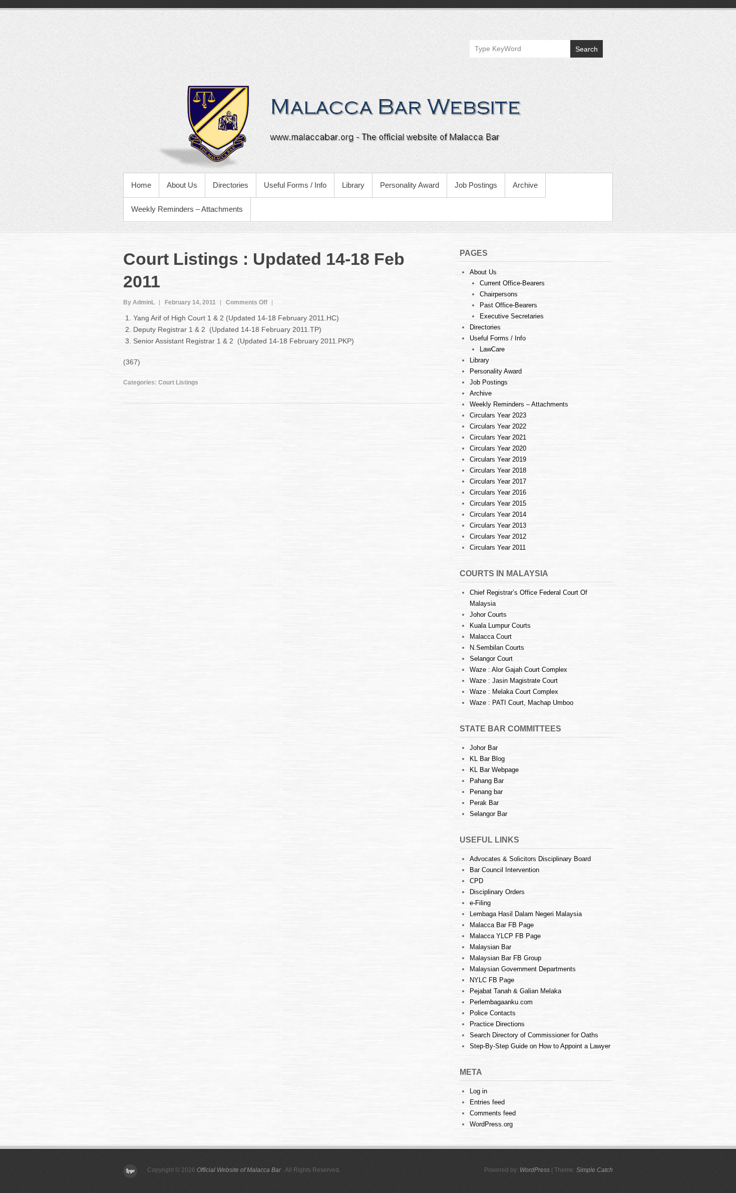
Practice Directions (497, 1024)
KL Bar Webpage (494, 769)
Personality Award (409, 185)
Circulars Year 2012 (498, 536)
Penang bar (486, 792)
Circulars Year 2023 (498, 415)
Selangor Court (491, 658)
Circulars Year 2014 (498, 514)
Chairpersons (499, 294)
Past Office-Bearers (508, 305)
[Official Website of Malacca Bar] (368, 125)
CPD (476, 881)
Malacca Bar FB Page (502, 925)
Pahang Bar (487, 780)
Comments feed (493, 1113)
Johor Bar (484, 747)
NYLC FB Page (492, 980)
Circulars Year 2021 (498, 437)
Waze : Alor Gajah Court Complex (518, 669)
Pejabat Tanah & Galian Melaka (515, 991)
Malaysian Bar (490, 947)
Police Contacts (493, 1013)
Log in (478, 1091)
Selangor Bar (488, 814)
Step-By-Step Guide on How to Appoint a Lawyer (540, 1046)
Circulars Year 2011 (498, 547)
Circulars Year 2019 (498, 459)
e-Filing (480, 903)
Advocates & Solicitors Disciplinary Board (530, 859)
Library (353, 185)
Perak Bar (484, 803)
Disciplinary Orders (497, 892)
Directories (230, 185)
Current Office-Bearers (512, 283)
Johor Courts (488, 614)
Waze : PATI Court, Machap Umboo (521, 702)
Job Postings (476, 185)
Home (141, 185)
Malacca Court (491, 636)
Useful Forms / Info (295, 185)
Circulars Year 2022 (498, 426)
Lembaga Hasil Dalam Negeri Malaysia (526, 914)
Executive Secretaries (512, 316)
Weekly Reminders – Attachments (187, 209)
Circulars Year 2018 (498, 470)
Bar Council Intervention (504, 870)
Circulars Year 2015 (498, 503)
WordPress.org (491, 1124)
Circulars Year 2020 (498, 448)
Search (586, 49)
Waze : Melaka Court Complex (514, 691)
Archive (525, 185)
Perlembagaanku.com (501, 1002)
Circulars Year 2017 (498, 481)
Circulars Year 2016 (498, 492)
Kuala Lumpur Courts (500, 625)
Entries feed (487, 1102)
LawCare (492, 349)
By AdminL (139, 302)
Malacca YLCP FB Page (505, 936)
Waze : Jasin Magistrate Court (514, 680)
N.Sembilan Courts (497, 647)
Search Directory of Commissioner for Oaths (534, 1035)
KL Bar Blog (487, 758)
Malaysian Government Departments (523, 969)
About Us (182, 185)
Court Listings (178, 382)
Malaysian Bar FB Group (505, 958)
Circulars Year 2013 (498, 525)
